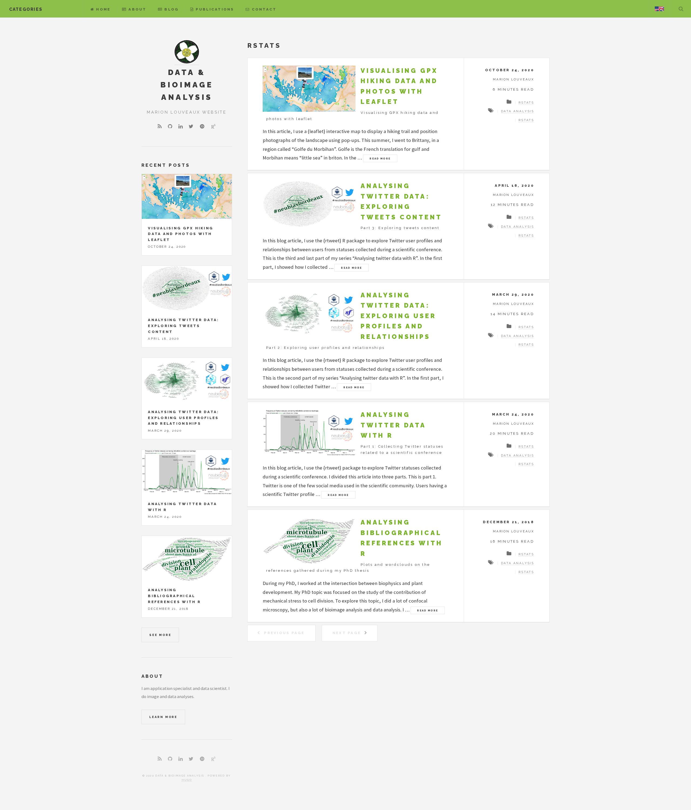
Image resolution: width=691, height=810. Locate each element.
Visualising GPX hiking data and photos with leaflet (180, 234)
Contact (264, 9)
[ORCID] (202, 126)
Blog (171, 9)
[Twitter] (191, 126)
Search (681, 9)
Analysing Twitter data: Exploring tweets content (183, 325)
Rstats (526, 102)
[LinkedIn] (180, 126)
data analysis (517, 111)
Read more (380, 158)
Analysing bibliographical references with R (174, 596)
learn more (163, 717)
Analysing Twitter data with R (393, 425)
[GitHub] (170, 126)
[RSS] (160, 126)
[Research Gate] (213, 126)
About (137, 9)
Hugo (187, 779)
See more (160, 635)
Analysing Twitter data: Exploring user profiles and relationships (398, 315)
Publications (215, 9)
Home (103, 9)
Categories (25, 9)
